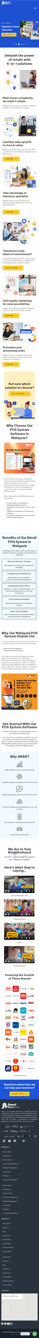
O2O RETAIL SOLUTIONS (24, 44)
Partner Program (8, 1247)
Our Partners (7, 1239)
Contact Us (6, 1235)
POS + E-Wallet (19, 44)
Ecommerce (7, 1156)
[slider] (11, 891)
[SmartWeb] (6, 3)
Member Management (10, 1168)
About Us (6, 1227)
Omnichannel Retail (16, 44)
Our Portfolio (7, 1243)
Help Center (7, 1223)
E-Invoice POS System (10, 1180)
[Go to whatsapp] (34, 1334)
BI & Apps (6, 1176)
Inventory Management (10, 1164)
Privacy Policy (7, 1251)
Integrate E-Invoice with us (14, 44)
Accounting (6, 1172)
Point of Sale (7, 1152)
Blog (4, 1231)
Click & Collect (7, 1160)
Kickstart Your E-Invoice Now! (21, 44)
